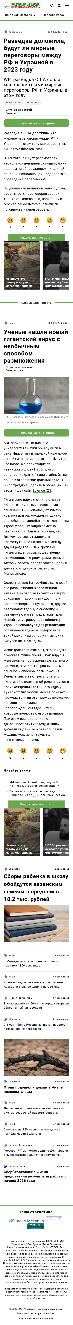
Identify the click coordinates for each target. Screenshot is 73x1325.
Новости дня (13, 102)
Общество (14, 869)
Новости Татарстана (20, 998)
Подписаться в (36, 123)
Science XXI (42, 490)
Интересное (15, 32)
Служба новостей (19, 109)
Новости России (18, 1166)
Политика (33, 102)
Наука (12, 323)
